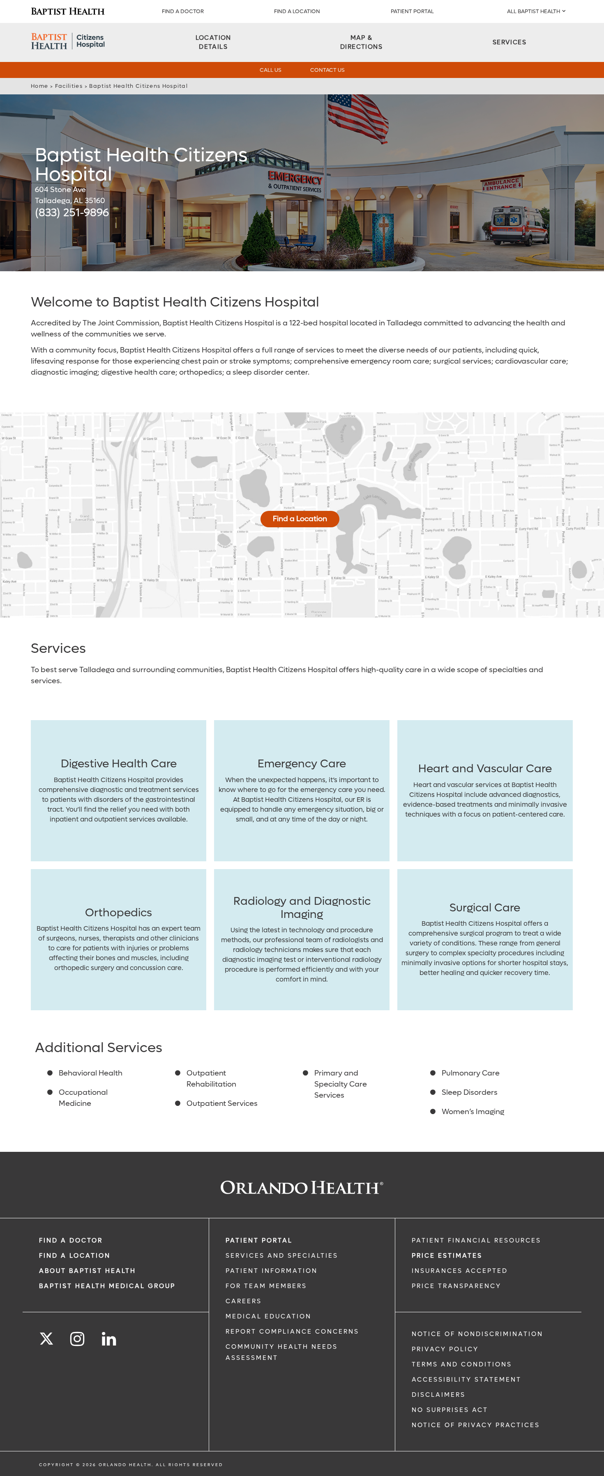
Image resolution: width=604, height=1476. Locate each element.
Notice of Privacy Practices (476, 1425)
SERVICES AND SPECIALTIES (282, 1256)
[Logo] (68, 11)
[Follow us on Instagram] (77, 1339)
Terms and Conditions (462, 1364)
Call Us (270, 69)
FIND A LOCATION (297, 11)
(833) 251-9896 (72, 213)
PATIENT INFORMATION (272, 1271)
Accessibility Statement (466, 1379)
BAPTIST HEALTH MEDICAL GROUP (107, 1286)
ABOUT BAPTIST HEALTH (87, 1271)
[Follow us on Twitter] (46, 1336)
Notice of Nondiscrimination (477, 1334)
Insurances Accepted (460, 1271)
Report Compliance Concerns (292, 1331)
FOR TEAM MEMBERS (266, 1286)
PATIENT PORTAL (412, 11)
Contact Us (327, 69)
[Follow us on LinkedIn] (109, 1339)
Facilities (69, 85)
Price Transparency (456, 1286)
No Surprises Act (450, 1410)
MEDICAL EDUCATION (268, 1316)
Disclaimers (439, 1395)
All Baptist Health (533, 11)
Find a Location (300, 519)
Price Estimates (447, 1256)
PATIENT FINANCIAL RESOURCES (476, 1240)
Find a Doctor (183, 11)
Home (39, 85)
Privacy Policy (445, 1349)
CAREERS (244, 1301)
